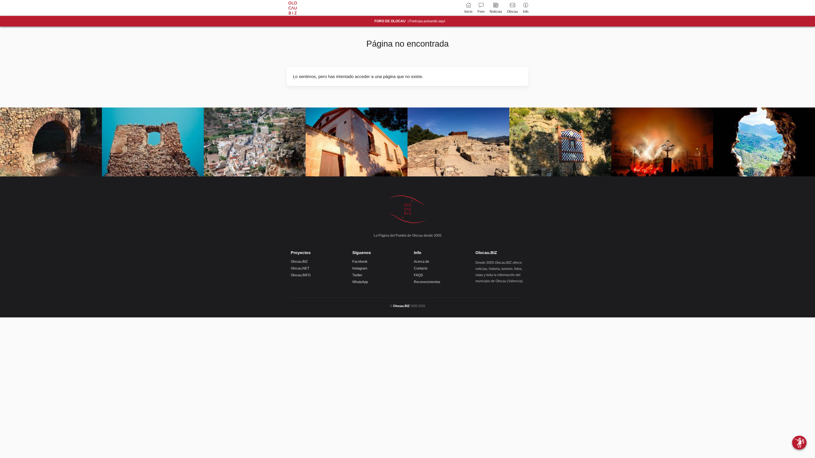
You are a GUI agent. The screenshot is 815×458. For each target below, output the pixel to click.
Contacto (420, 268)
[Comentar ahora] (799, 443)
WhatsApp (360, 282)
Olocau (512, 11)
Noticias (496, 11)
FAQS (418, 275)
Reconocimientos (427, 282)
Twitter (357, 275)
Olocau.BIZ (299, 261)
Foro (481, 11)
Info (525, 11)
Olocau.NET (300, 268)
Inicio (468, 11)
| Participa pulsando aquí (409, 21)
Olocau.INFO (301, 275)
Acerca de (421, 261)
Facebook (359, 261)
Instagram (359, 268)
